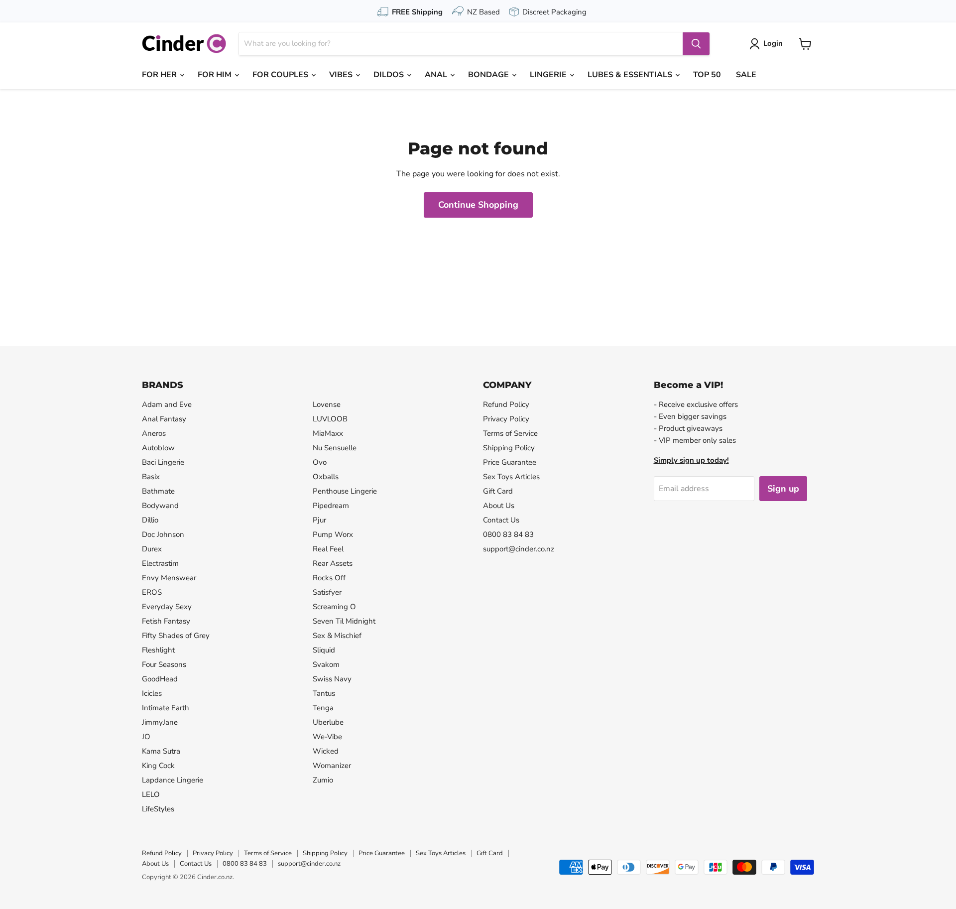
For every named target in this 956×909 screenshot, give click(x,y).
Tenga (323, 708)
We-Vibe (327, 737)
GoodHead (160, 679)
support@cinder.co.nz (518, 549)
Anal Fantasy (164, 419)
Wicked (326, 751)
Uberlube (328, 722)
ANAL (437, 74)
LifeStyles (158, 809)
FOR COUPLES (281, 74)
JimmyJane (160, 722)
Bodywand (160, 506)
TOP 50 (707, 74)
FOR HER (160, 74)
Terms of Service (510, 433)
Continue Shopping (478, 205)
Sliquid (324, 650)
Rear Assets (333, 563)
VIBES (342, 74)
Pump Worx (333, 534)
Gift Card (498, 491)
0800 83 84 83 (508, 534)
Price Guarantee (509, 462)
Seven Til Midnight (344, 621)
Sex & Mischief (337, 636)
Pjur (319, 520)
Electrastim (160, 563)
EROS (152, 592)
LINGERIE (549, 74)
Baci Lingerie (163, 462)
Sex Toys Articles (511, 477)
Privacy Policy (506, 419)
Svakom (326, 664)
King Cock (158, 766)
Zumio (323, 780)
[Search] (696, 43)
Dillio (150, 520)
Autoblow (158, 448)
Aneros (154, 433)
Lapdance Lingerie (172, 780)
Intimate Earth (165, 708)
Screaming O (334, 607)
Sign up (783, 489)
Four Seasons (164, 664)
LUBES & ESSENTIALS (631, 74)
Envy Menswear (169, 578)
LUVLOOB (330, 419)
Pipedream (331, 506)
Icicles (152, 693)
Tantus (324, 693)
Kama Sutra (161, 751)
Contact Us (501, 520)
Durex (152, 549)
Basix (151, 477)
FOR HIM (216, 74)
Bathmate (158, 491)
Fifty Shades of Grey (176, 636)
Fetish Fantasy (166, 621)
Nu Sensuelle (335, 448)
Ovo (320, 462)
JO (146, 737)
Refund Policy (506, 404)
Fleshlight (158, 650)
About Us (498, 506)
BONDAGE (489, 74)
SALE (746, 74)
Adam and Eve (167, 404)
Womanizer (332, 766)
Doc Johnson (163, 534)
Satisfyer (327, 592)
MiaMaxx (328, 433)
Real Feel (328, 549)
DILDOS (389, 74)
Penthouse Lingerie (345, 491)
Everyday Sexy (167, 607)
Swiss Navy (332, 679)
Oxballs (326, 477)
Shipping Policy (509, 448)
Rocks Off (329, 578)
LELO (151, 794)
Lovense (327, 404)
